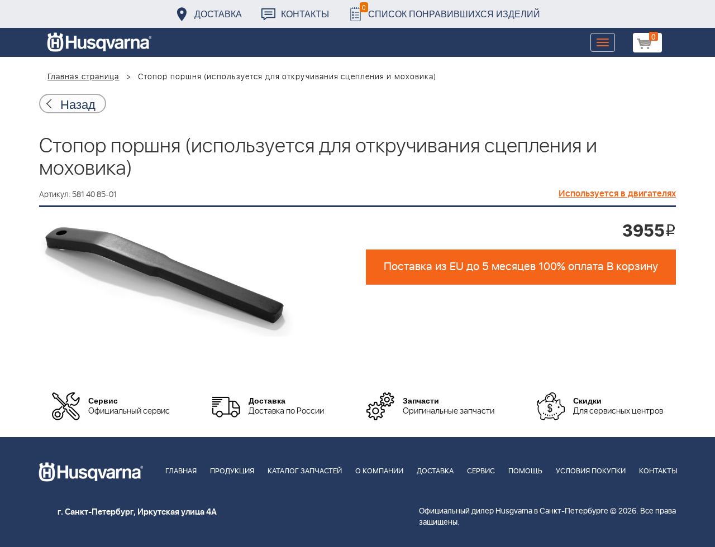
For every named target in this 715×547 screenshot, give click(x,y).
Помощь (525, 471)
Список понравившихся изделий (451, 11)
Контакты (305, 13)
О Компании (379, 471)
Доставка (218, 13)
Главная (181, 471)
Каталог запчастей (305, 471)
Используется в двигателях (617, 193)
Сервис (481, 471)
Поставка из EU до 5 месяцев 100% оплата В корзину (521, 266)
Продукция (232, 471)
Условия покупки (591, 471)
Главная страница (83, 77)
